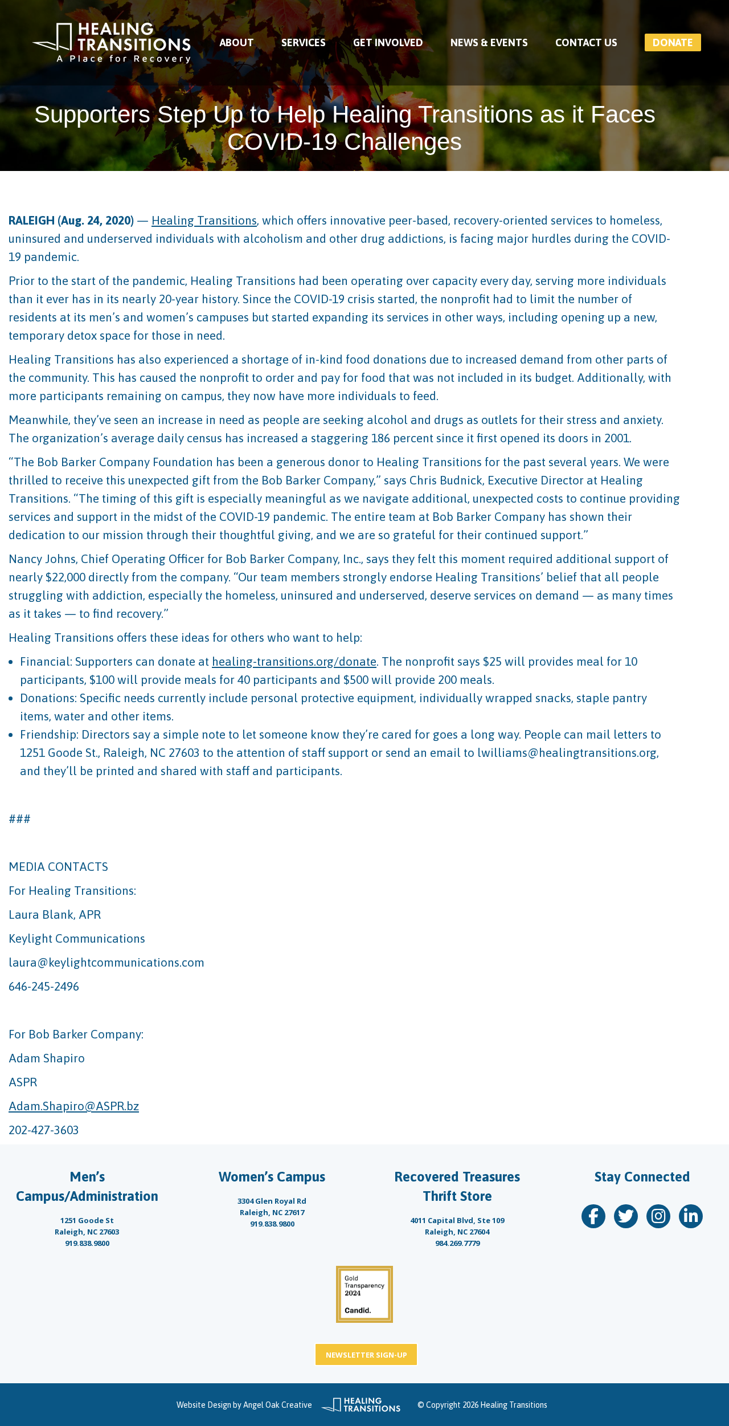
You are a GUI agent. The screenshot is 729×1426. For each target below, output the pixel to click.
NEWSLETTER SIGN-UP (366, 1355)
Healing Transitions (204, 220)
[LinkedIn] (691, 1216)
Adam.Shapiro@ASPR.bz (74, 1106)
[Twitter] (626, 1216)
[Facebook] (593, 1216)
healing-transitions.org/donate (294, 661)
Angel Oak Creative (277, 1404)
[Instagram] (658, 1216)
